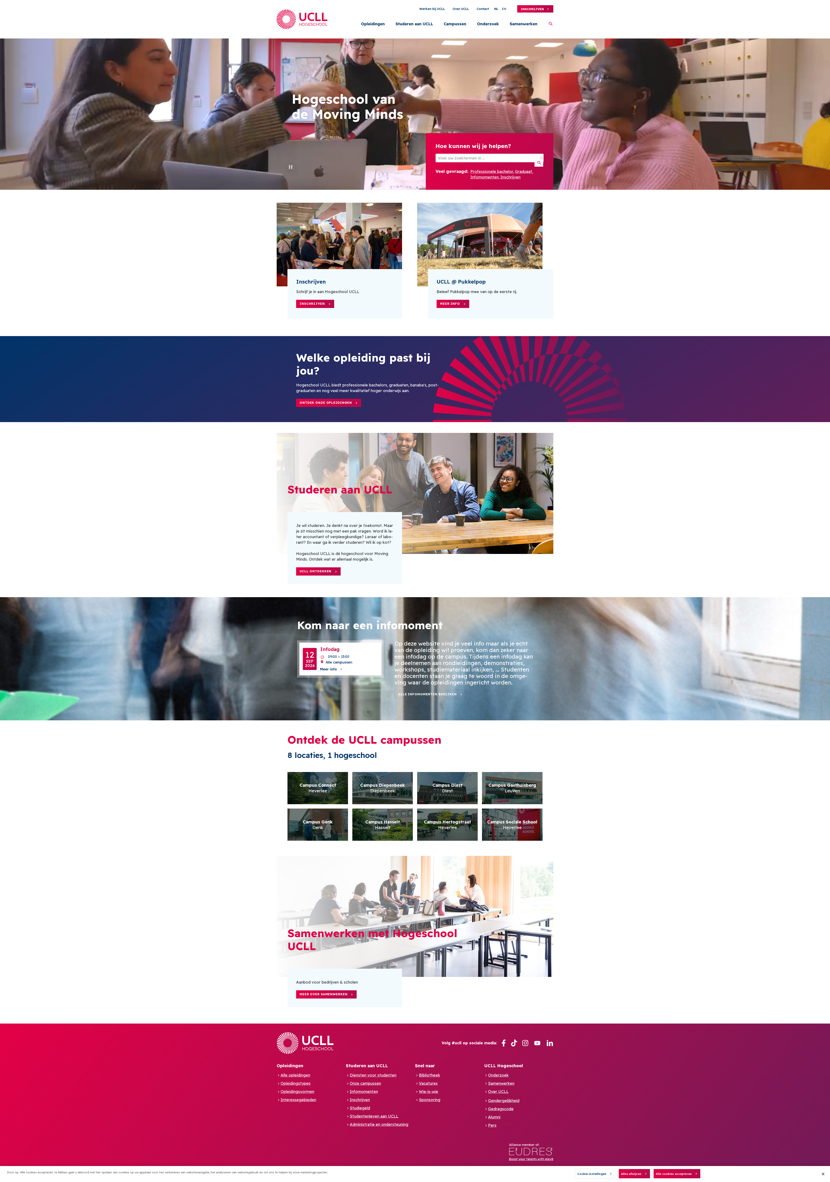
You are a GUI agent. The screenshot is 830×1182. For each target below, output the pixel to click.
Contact (483, 9)
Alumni (494, 1117)
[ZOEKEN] (539, 163)
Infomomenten (484, 177)
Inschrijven (532, 9)
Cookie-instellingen (591, 1174)
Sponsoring (429, 1099)
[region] (415, 1174)
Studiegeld (360, 1107)
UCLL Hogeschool (503, 1065)
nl (496, 9)
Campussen (455, 23)
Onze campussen (365, 1083)
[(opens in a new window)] (503, 1043)
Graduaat (523, 171)
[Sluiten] (823, 1174)
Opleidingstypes (296, 1083)
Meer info (450, 304)
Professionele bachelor (491, 171)
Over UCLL (461, 9)
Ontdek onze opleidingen (326, 403)
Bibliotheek (429, 1075)
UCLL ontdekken (315, 571)
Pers (492, 1125)
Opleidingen (373, 23)
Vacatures (428, 1083)
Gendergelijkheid (503, 1100)
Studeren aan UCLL (414, 23)
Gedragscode (501, 1108)
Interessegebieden (298, 1099)
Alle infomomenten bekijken (427, 694)
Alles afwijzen (631, 1174)
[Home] (302, 19)
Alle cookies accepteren (674, 1174)
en (504, 9)
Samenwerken (523, 23)
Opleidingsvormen (297, 1091)
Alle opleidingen (295, 1075)
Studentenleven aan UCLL (374, 1116)
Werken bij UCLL (432, 9)
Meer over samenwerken (323, 994)
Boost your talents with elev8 (531, 1159)
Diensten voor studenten (373, 1075)
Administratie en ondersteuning (379, 1124)
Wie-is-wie (428, 1091)
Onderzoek (488, 23)
